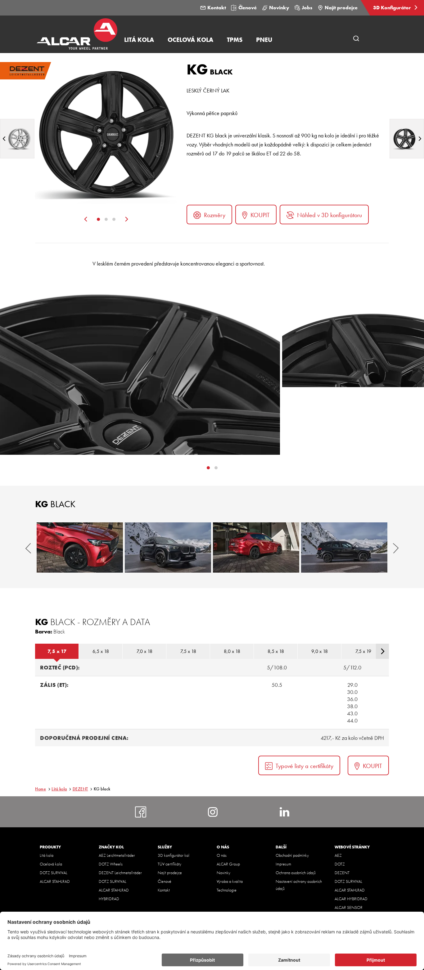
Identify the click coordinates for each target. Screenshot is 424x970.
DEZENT (80, 789)
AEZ (338, 855)
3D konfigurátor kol (173, 855)
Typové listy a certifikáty (304, 766)
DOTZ (340, 864)
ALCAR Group (228, 864)
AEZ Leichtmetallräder (117, 855)
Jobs (307, 7)
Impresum (283, 864)
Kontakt (216, 7)
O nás (222, 855)
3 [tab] (113, 219)
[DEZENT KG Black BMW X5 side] (344, 547)
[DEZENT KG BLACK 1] (80, 547)
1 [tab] (98, 219)
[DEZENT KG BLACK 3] (256, 547)
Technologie (227, 890)
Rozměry (214, 215)
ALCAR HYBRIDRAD (351, 898)
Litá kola (59, 789)
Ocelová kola (51, 864)
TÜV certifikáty (169, 864)
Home (40, 789)
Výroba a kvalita (230, 881)
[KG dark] (407, 138)
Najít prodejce (341, 7)
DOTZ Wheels (111, 864)
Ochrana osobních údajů (296, 872)
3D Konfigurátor (392, 7)
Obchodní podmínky (292, 855)
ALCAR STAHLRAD (55, 881)
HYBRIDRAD (109, 898)
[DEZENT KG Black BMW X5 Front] (168, 547)
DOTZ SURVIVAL (53, 872)
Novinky (279, 7)
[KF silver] (17, 138)
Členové (247, 7)
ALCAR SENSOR (349, 907)
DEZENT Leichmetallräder (120, 872)
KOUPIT (260, 215)
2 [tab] (106, 219)
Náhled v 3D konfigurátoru (329, 215)
